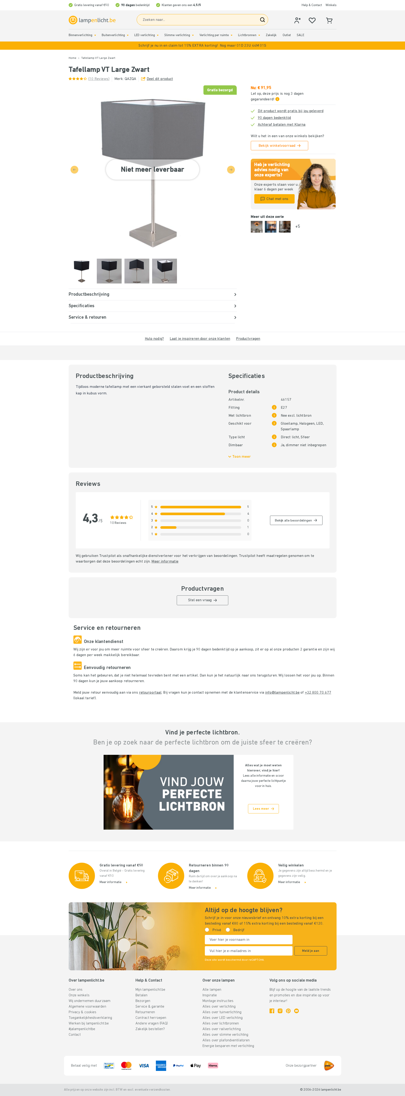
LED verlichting (144, 35)
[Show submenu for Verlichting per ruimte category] (231, 35)
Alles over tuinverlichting (221, 1012)
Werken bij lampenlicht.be (89, 1023)
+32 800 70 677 (318, 693)
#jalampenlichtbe (82, 1029)
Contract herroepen (150, 1018)
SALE (300, 35)
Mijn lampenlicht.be (150, 990)
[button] (202, 46)
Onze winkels (79, 995)
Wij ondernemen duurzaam (90, 1001)
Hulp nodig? (154, 339)
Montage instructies (217, 1001)
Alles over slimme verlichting (225, 1035)
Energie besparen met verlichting (228, 1046)
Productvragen (248, 339)
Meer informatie (164, 561)
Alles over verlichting (219, 1007)
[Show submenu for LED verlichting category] (157, 35)
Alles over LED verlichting (222, 1018)
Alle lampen (211, 990)
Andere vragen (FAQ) (151, 1023)
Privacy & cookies (83, 1012)
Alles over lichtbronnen (220, 1023)
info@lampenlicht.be (282, 693)
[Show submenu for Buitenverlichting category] (127, 35)
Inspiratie (209, 995)
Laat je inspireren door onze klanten (200, 339)
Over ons (76, 990)
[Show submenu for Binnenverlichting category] (95, 35)
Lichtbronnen (247, 35)
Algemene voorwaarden (87, 1007)
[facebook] (272, 1011)
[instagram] (280, 1011)
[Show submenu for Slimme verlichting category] (193, 35)
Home (72, 58)
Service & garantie (149, 1007)
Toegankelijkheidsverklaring (90, 1018)
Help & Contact (312, 5)
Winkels (331, 5)
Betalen (141, 995)
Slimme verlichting (177, 35)
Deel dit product (160, 79)
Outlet (287, 35)
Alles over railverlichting (221, 1029)
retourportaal (150, 693)
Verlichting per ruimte (214, 35)
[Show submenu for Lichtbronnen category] (259, 35)
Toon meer (241, 457)
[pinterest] (288, 1011)
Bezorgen (142, 1001)
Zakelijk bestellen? (150, 1029)
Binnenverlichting (81, 35)
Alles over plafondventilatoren (226, 1040)
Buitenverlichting (113, 35)
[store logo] (92, 20)
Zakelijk (271, 35)
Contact (75, 1035)
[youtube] (296, 1011)
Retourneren (145, 1012)
